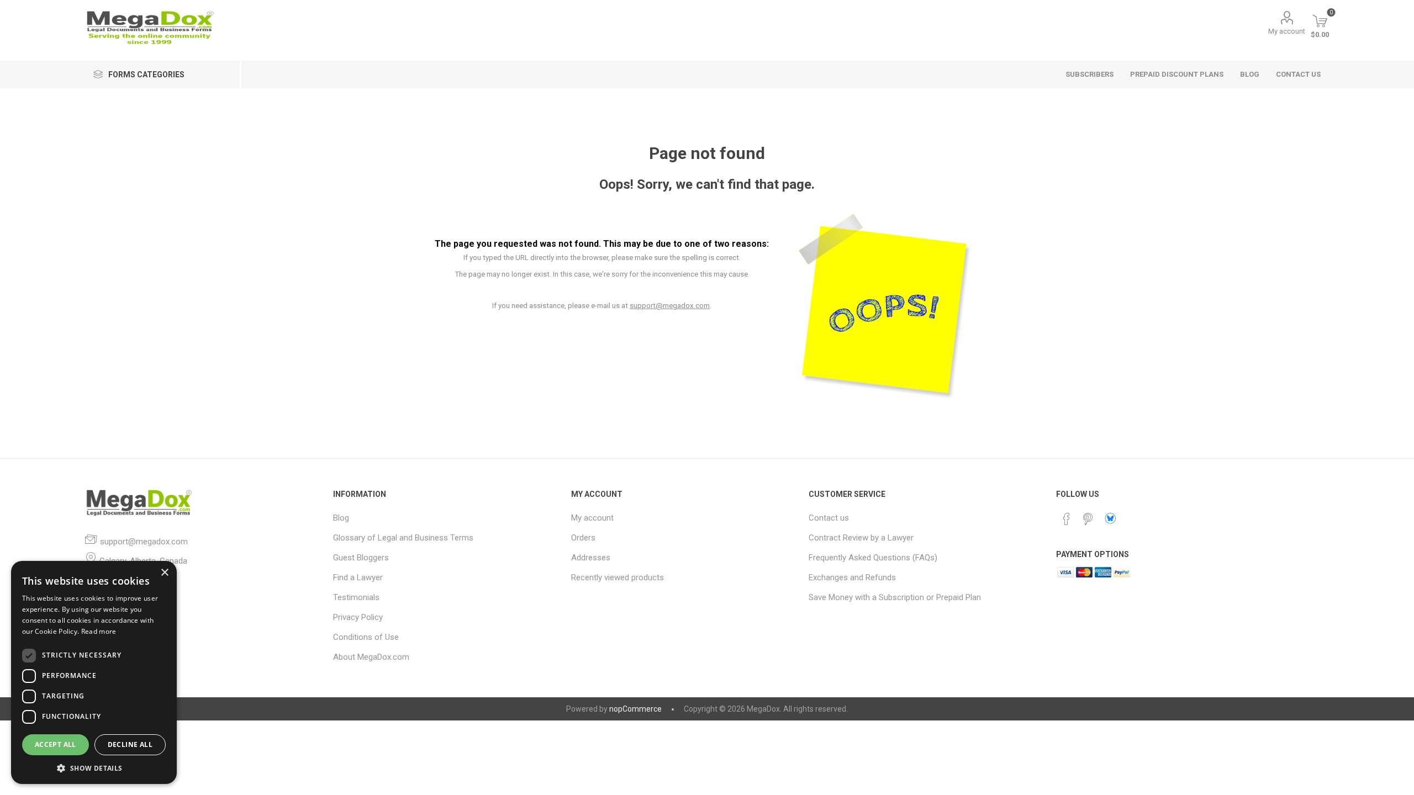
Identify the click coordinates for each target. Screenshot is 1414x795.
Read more (99, 631)
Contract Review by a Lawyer (861, 538)
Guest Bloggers (361, 558)
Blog (341, 518)
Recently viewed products (617, 577)
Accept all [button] (55, 744)
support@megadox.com (670, 305)
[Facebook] (1066, 519)
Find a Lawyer (358, 577)
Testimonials (356, 597)
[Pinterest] (1087, 519)
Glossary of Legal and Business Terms (403, 538)
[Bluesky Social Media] (1110, 518)
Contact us (829, 518)
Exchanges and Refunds (852, 577)
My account (1286, 31)
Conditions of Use (366, 637)
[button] (94, 767)
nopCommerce (635, 708)
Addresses (590, 558)
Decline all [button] (130, 744)
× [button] (164, 573)
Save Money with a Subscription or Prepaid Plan (895, 597)
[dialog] (94, 672)
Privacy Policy (358, 617)
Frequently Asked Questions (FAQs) (873, 558)
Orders (583, 538)
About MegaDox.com (371, 657)
